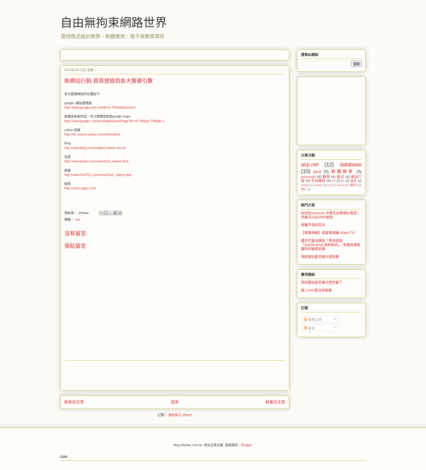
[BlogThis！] (106, 212)
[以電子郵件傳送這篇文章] (101, 212)
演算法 (353, 185)
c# (333, 181)
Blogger (246, 445)
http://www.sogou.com (80, 188)
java (317, 171)
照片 (303, 189)
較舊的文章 (275, 402)
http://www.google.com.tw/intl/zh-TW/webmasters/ (100, 107)
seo (77, 219)
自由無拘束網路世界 (113, 22)
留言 (311, 328)
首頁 (175, 402)
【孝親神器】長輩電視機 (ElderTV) (328, 233)
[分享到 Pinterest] (120, 212)
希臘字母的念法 (313, 225)
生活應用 (318, 181)
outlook (318, 185)
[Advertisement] (154, 53)
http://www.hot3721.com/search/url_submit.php (97, 175)
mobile (305, 185)
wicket (340, 185)
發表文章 (314, 319)
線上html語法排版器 (316, 290)
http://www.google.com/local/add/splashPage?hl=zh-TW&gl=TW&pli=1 (114, 121)
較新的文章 (74, 402)
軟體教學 (342, 171)
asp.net (310, 164)
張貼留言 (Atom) (180, 415)
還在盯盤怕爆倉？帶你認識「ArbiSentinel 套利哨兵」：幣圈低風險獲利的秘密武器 (330, 245)
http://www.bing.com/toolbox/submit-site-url (95, 148)
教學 (326, 177)
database (351, 164)
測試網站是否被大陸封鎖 (320, 257)
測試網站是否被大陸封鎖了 (321, 282)
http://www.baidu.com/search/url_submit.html (96, 161)
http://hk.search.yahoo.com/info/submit (92, 134)
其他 (353, 181)
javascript (308, 177)
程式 (340, 177)
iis (342, 181)
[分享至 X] (110, 212)
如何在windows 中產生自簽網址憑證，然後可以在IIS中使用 (330, 215)
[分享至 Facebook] (115, 212)
